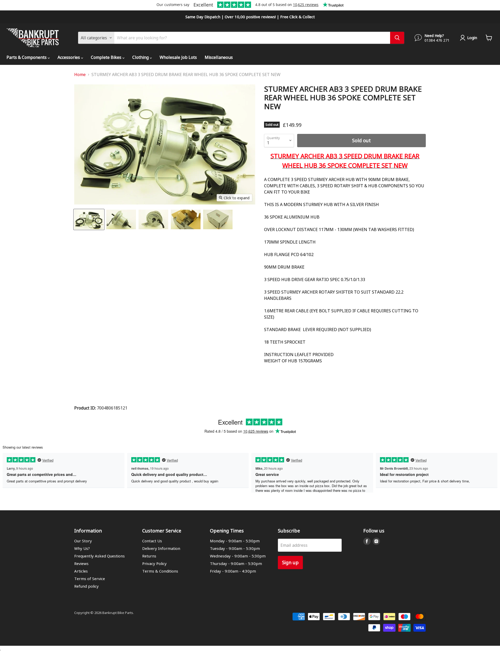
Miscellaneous (219, 57)
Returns (149, 556)
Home (80, 74)
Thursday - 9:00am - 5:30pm (236, 563)
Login (472, 37)
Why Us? (82, 548)
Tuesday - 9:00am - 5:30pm (235, 548)
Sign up (290, 562)
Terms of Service (89, 578)
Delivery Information (161, 548)
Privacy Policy (154, 563)
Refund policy (86, 586)
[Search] (397, 38)
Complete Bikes (106, 57)
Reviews (81, 563)
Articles (81, 571)
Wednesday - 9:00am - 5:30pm (238, 556)
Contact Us (152, 541)
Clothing (141, 57)
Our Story (83, 541)
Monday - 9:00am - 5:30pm (235, 541)
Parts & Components (27, 57)
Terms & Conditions (160, 571)
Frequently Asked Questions (99, 556)
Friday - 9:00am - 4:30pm (233, 571)
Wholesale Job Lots (178, 57)
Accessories (69, 57)
